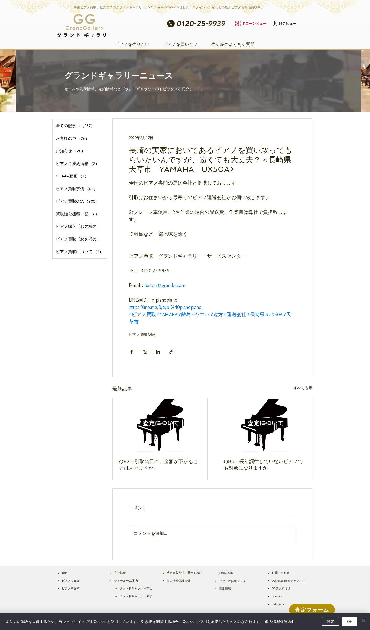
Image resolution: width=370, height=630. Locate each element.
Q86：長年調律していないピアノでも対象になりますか (263, 464)
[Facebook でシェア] (131, 351)
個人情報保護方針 (280, 621)
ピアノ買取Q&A (142, 334)
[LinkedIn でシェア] (158, 351)
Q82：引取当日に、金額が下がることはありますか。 (158, 464)
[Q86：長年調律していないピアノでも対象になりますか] (264, 425)
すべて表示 (302, 388)
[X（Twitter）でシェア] (144, 351)
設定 (330, 621)
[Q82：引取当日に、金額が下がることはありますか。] (160, 425)
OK (349, 621)
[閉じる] (363, 621)
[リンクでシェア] (171, 351)
